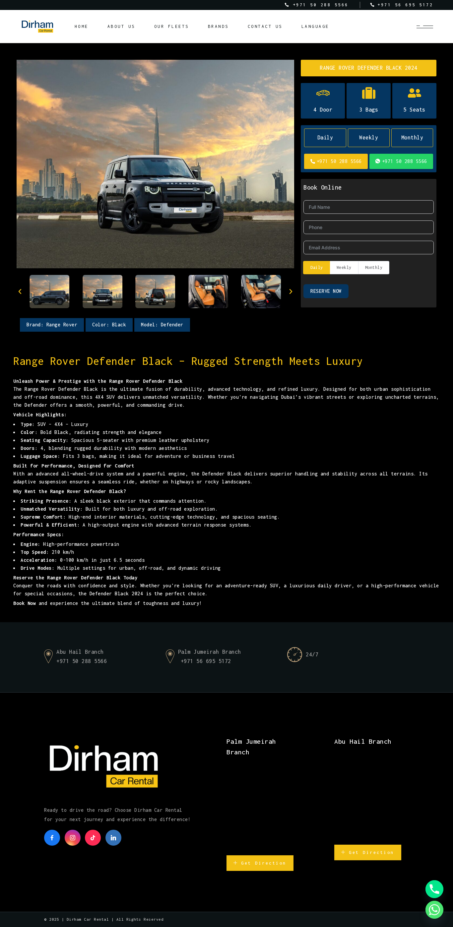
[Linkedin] (113, 838)
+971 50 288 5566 (339, 161)
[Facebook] (52, 838)
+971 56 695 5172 (206, 661)
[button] (20, 291)
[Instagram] (73, 838)
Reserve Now (326, 291)
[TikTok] (93, 838)
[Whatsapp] (434, 910)
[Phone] (434, 889)
